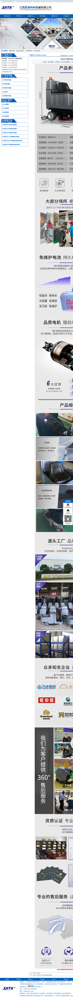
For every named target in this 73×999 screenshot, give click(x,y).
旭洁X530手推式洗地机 (10, 124)
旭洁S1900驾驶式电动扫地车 (12, 144)
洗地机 (7, 979)
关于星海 (18, 979)
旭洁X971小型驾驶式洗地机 (11, 136)
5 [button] (58, 48)
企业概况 (6, 104)
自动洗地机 (7, 84)
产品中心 (19, 16)
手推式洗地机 (7, 80)
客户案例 (42, 16)
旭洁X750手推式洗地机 (10, 128)
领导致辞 (6, 112)
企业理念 (6, 108)
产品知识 (42, 979)
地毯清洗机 (12, 50)
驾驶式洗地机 (7, 88)
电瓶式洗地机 (20, 50)
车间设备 (6, 116)
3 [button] (54, 48)
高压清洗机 (37, 50)
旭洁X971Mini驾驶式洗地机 (44, 975)
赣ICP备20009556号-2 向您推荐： (36, 993)
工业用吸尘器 (28, 50)
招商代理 (54, 16)
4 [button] (56, 48)
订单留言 (66, 16)
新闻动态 (30, 979)
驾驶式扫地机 (7, 95)
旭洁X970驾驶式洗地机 (10, 132)
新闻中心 (31, 16)
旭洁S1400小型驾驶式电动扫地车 (13, 140)
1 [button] (50, 48)
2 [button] (52, 48)
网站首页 (7, 16)
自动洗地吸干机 (66, 993)
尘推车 (6, 92)
